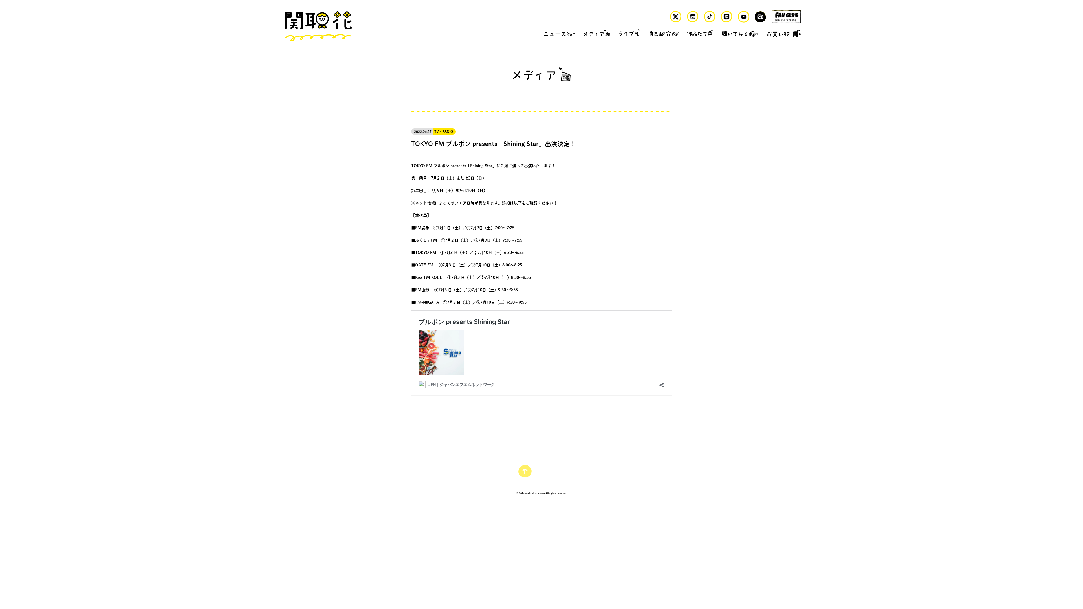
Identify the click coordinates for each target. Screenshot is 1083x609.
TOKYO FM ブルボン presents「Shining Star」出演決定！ (493, 143)
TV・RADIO (443, 131)
